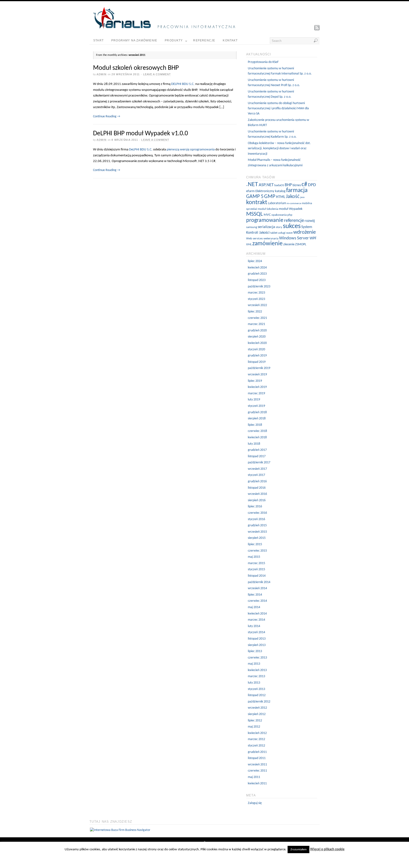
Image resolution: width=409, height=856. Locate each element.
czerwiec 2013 (257, 657)
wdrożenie (304, 232)
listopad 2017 (257, 456)
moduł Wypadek (290, 209)
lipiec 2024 (255, 261)
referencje (294, 220)
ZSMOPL (300, 244)
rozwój (310, 221)
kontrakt (256, 202)
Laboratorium (277, 203)
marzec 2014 (256, 620)
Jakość (292, 196)
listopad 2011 (257, 758)
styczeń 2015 (256, 569)
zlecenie (288, 244)
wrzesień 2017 (257, 469)
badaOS (279, 185)
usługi (281, 232)
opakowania (279, 214)
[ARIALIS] (164, 28)
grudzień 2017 (257, 450)
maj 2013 (254, 664)
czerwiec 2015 (257, 551)
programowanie (264, 220)
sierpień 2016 (257, 500)
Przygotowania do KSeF (263, 62)
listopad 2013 (257, 639)
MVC (267, 215)
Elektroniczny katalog (270, 191)
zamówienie (267, 244)
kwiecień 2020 (257, 343)
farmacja (296, 190)
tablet (273, 232)
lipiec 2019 (255, 381)
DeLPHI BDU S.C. (140, 149)
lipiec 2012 (255, 720)
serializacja (266, 227)
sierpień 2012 (257, 714)
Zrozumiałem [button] (298, 849)
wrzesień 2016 (257, 494)
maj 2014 (254, 607)
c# (304, 184)
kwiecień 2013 (257, 670)
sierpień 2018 (257, 418)
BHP (288, 185)
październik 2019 (259, 368)
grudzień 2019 (257, 355)
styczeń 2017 (256, 475)
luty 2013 (254, 683)
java (302, 197)
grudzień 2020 (257, 330)
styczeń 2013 (256, 689)
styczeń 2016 (256, 519)
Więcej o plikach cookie (327, 849)
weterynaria (270, 238)
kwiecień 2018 (257, 437)
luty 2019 (254, 399)
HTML (280, 197)
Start (98, 40)
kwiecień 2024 (257, 267)
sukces (292, 226)
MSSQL (254, 214)
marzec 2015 (256, 563)
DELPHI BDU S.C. (183, 84)
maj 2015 (254, 557)
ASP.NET (266, 185)
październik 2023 (259, 286)
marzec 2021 (256, 324)
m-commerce (294, 203)
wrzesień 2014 (257, 588)
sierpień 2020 (257, 336)
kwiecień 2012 (257, 733)
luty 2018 (254, 444)
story (279, 227)
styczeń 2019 (256, 406)
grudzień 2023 (257, 274)
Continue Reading (106, 116)
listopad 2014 (257, 576)
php (289, 214)
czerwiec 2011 (257, 771)
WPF (313, 238)
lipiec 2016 (255, 506)
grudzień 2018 (257, 412)
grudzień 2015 (257, 525)
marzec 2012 (256, 739)
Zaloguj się (255, 803)
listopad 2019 (257, 362)
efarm (250, 191)
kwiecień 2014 (257, 613)
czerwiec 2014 (257, 601)
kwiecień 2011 (257, 783)
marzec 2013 (256, 676)
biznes (297, 185)
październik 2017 (259, 462)
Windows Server (294, 238)
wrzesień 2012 (257, 708)
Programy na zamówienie (134, 40)
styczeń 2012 (256, 745)
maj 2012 (254, 727)
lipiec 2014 (255, 595)
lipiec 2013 (255, 651)
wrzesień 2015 (257, 532)
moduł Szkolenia (268, 209)
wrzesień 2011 (257, 764)
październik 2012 (259, 701)
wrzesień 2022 (257, 305)
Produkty (174, 40)
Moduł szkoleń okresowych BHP (136, 68)
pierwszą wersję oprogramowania (191, 149)
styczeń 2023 (256, 299)
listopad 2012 (257, 695)
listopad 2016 (257, 488)
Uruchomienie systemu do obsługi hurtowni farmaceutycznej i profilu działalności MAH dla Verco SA (278, 108)
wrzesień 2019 (257, 374)
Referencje (204, 40)
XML (249, 244)
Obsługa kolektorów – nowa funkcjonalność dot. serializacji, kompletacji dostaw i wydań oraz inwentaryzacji (279, 148)
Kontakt (230, 40)
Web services (254, 238)
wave (289, 232)
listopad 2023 (257, 280)
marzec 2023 (256, 292)
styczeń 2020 (256, 349)
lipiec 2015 (255, 544)
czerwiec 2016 (257, 513)
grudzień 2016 (257, 481)
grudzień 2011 (257, 752)
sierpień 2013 (257, 645)
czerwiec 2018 (257, 431)
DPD (312, 185)
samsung (251, 227)
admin (102, 74)
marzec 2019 (256, 393)
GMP (269, 196)
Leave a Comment (157, 74)
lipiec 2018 (255, 425)
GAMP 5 (254, 196)
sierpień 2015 (257, 538)
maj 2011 (254, 777)
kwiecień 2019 (257, 387)
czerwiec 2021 (257, 318)
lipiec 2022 (255, 311)
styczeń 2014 (256, 632)
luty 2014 (254, 626)
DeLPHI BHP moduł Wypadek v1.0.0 (140, 133)
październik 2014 (259, 582)
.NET (252, 185)
